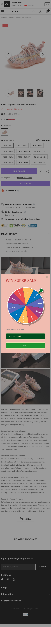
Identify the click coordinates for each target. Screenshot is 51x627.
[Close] (47, 277)
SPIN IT (25, 345)
